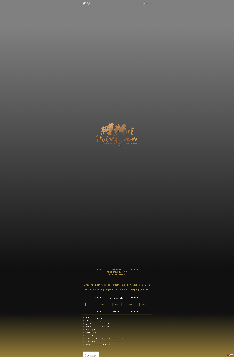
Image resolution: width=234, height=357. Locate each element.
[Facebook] (142, 3)
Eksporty (135, 289)
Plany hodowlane (103, 285)
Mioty (116, 285)
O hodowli (88, 285)
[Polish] (231, 354)
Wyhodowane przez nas (117, 289)
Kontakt (145, 289)
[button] (144, 304)
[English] (228, 354)
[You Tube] (144, 3)
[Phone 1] (148, 3)
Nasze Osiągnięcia (141, 285)
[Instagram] (146, 3)
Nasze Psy (126, 285)
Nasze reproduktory (94, 289)
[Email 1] (151, 3)
